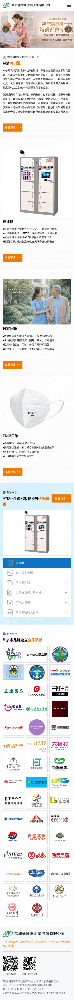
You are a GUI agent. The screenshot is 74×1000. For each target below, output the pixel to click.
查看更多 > (61, 498)
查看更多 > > (12, 127)
